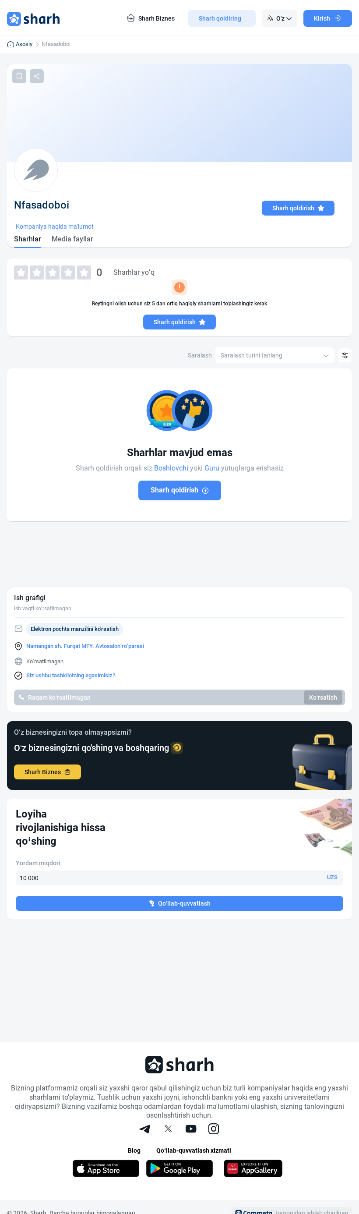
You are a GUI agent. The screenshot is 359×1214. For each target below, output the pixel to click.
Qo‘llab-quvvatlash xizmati (193, 1150)
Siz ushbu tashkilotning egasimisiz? (70, 675)
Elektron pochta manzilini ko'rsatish (75, 629)
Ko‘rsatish (323, 697)
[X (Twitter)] (168, 1130)
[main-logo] (33, 18)
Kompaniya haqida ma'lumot (55, 226)
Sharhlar (27, 239)
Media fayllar (72, 239)
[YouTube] (191, 1130)
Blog (134, 1150)
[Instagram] (213, 1130)
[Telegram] (145, 1130)
